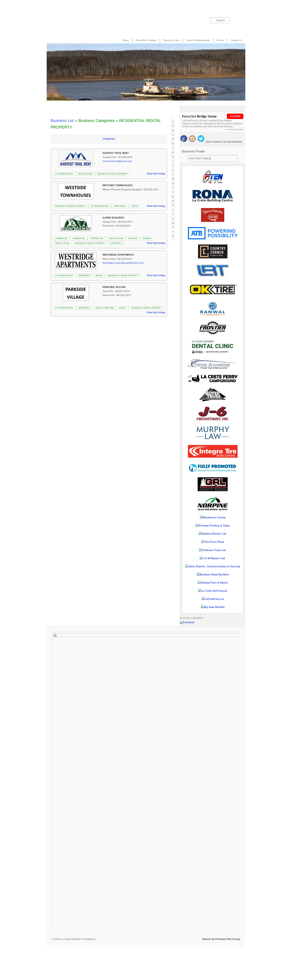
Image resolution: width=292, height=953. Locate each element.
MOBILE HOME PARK (105, 308)
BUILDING (133, 239)
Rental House (85, 174)
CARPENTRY (116, 243)
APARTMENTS (120, 206)
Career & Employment (198, 40)
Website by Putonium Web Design (221, 939)
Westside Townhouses (117, 185)
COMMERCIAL (61, 239)
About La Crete (171, 40)
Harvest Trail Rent (115, 153)
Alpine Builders (113, 217)
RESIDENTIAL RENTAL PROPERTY (112, 174)
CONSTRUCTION (116, 239)
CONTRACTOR (96, 239)
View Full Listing (156, 173)
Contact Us (236, 40)
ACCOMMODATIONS (64, 174)
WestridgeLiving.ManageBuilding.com (123, 263)
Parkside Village (114, 287)
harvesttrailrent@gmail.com (117, 161)
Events (220, 40)
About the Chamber (146, 40)
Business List (62, 120)
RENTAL (134, 206)
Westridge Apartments (118, 254)
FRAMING (146, 239)
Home (126, 40)
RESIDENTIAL (79, 239)
